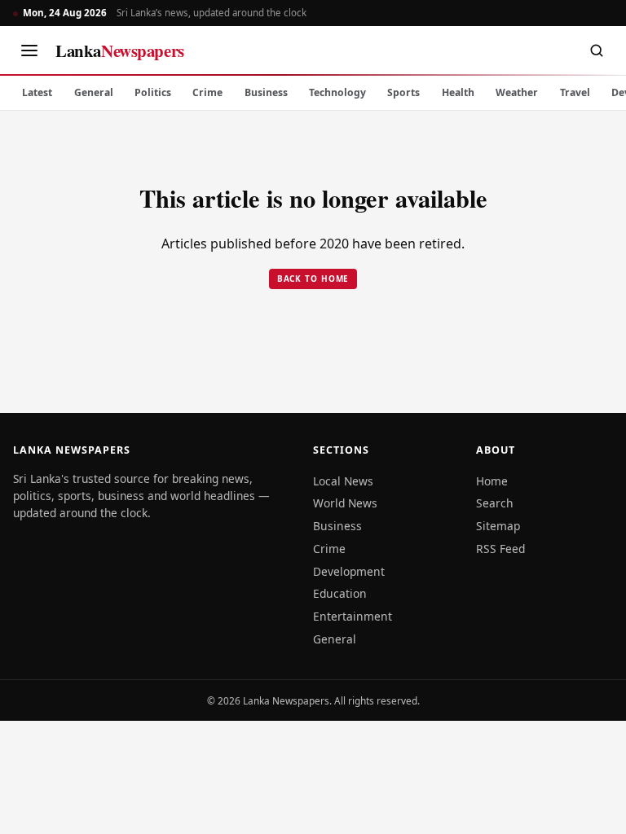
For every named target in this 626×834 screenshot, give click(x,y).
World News (345, 503)
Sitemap (498, 525)
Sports (403, 92)
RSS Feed (500, 548)
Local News (343, 481)
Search (495, 503)
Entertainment (352, 616)
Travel (575, 92)
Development (349, 571)
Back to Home (313, 278)
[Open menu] (29, 50)
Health (458, 92)
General (93, 92)
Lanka (119, 50)
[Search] (596, 50)
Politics (152, 92)
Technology (337, 92)
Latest (37, 92)
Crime (207, 92)
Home (492, 481)
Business (266, 92)
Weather (517, 92)
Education (340, 593)
